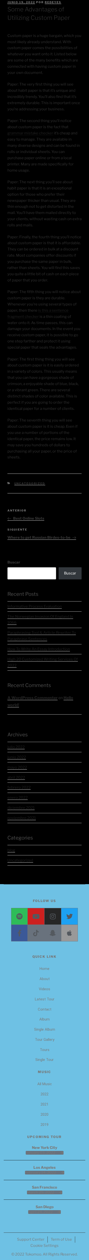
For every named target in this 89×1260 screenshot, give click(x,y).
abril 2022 (16, 777)
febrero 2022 (19, 787)
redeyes (53, 2)
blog (11, 850)
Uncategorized (29, 483)
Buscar (13, 562)
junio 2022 (16, 757)
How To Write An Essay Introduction (38, 649)
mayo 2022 (17, 767)
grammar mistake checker (30, 133)
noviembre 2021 (21, 818)
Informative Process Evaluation (34, 606)
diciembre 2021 (21, 808)
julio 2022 (16, 747)
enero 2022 (17, 797)
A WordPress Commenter (32, 697)
